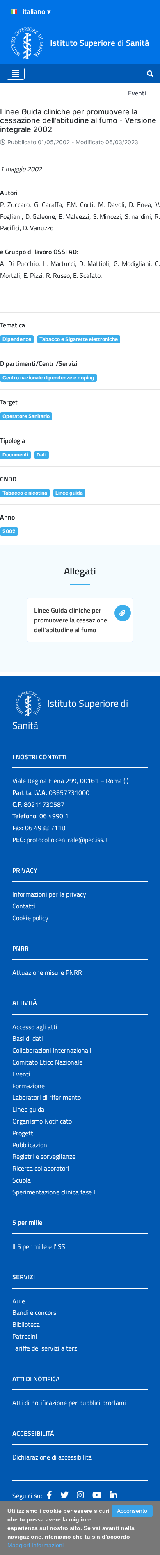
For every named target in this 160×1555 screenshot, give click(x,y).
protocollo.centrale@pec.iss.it (67, 839)
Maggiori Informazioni (35, 1545)
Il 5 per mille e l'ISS (38, 1246)
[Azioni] (14, 12)
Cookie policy (30, 918)
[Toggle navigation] (16, 74)
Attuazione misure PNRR (47, 972)
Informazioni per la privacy (49, 894)
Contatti (23, 906)
